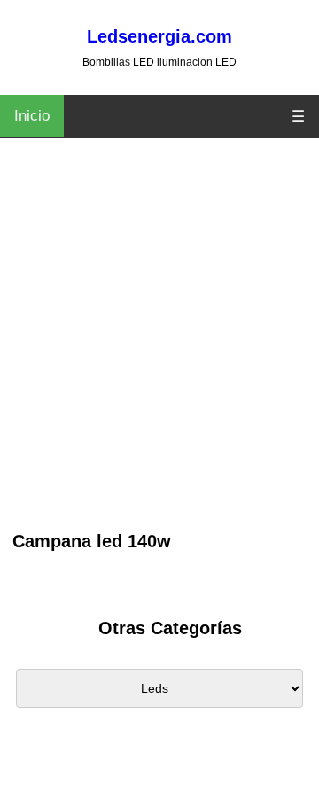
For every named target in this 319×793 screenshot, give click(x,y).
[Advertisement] (159, 359)
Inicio (32, 115)
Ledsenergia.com (159, 36)
